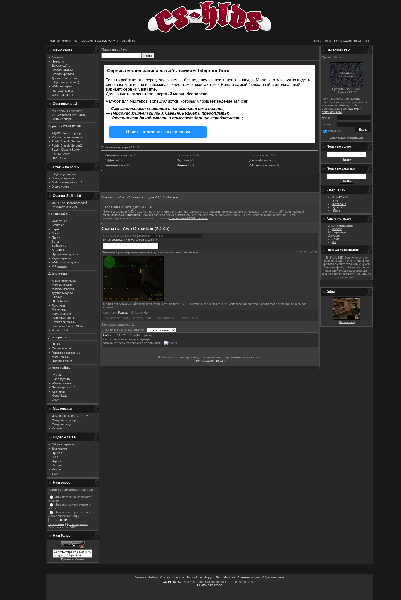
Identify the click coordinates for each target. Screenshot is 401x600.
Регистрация (343, 40)
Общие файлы (59, 213)
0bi (146, 312)
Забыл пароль (338, 137)
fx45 (335, 200)
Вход (357, 40)
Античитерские (115, 165)
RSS (366, 40)
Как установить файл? (141, 239)
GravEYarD (340, 197)
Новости (178, 577)
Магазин (87, 40)
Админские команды (118, 154)
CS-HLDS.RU (172, 581)
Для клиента (57, 273)
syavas (337, 207)
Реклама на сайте (209, 585)
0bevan (337, 229)
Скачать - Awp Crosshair (127, 228)
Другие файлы (59, 367)
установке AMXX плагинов (121, 214)
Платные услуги (106, 40)
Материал (144, 335)
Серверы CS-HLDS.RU (64, 126)
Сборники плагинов (262, 165)
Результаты (56, 524)
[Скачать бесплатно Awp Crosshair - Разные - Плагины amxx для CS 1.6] (133, 301)
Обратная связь (273, 577)
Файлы (120, 197)
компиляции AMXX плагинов (188, 218)
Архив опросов (77, 524)
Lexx (335, 238)
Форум (66, 40)
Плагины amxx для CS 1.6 (146, 197)
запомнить (334, 131)
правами (353, 108)
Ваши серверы (62, 119)
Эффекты (111, 160)
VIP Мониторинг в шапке (69, 115)
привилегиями (332, 112)
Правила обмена (72, 559)
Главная (54, 40)
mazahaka (339, 204)
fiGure (336, 210)
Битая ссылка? (113, 239)
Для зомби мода (260, 160)
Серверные (184, 154)
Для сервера (57, 337)
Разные (182, 165)
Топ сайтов (127, 40)
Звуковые (183, 160)
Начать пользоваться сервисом (158, 132)
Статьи (165, 577)
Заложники (346, 322)
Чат (76, 40)
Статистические (259, 154)
